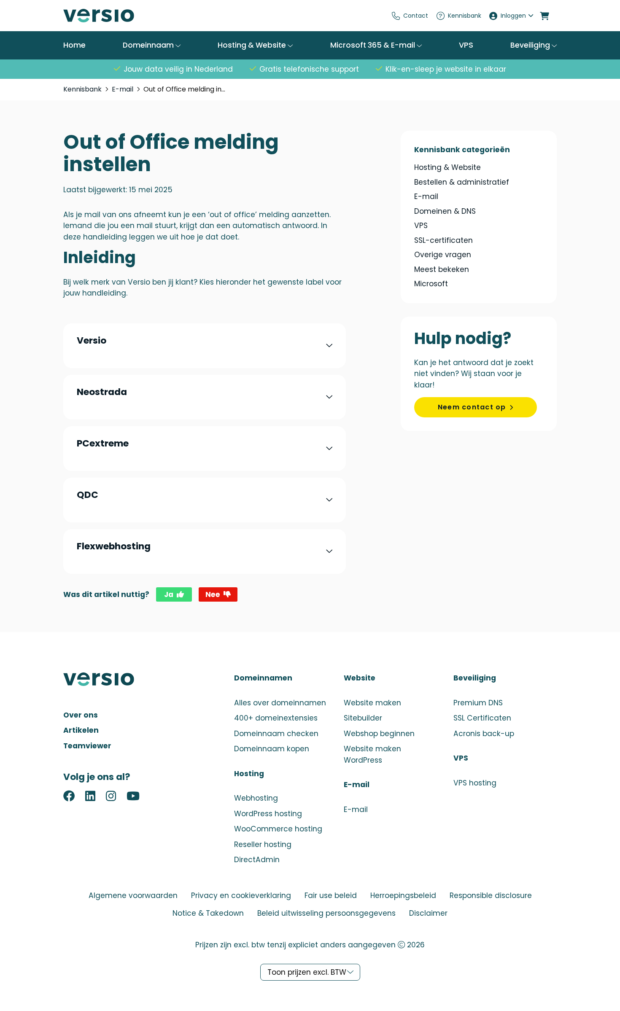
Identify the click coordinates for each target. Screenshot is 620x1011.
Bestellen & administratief (461, 182)
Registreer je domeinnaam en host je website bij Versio (126, 15)
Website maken (372, 703)
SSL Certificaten (482, 718)
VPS (466, 45)
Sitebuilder (363, 718)
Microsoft (431, 284)
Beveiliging (531, 45)
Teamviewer (87, 746)
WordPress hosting (268, 814)
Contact (415, 15)
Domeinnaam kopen (271, 749)
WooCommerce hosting (278, 829)
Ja (168, 594)
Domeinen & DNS (445, 211)
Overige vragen (442, 255)
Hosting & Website (253, 45)
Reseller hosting (262, 844)
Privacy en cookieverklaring (241, 895)
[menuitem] (410, 15)
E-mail (122, 89)
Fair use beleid (331, 895)
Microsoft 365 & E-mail (373, 45)
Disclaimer (428, 913)
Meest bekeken (441, 269)
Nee (212, 594)
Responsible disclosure (491, 895)
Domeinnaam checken (276, 734)
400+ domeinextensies (276, 718)
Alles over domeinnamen (280, 703)
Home (74, 45)
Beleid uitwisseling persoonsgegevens (326, 913)
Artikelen (81, 730)
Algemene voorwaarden (133, 895)
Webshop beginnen (379, 734)
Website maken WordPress (372, 754)
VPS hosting (474, 783)
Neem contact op (472, 407)
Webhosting (256, 798)
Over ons (80, 715)
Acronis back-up (483, 734)
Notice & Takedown (208, 913)
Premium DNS (478, 703)
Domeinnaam (149, 45)
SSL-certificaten (443, 240)
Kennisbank (464, 15)
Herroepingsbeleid (403, 895)
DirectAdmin (257, 860)
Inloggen (513, 15)
